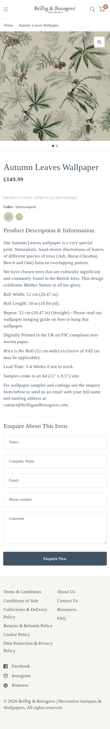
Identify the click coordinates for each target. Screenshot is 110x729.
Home (8, 25)
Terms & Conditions (22, 591)
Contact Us (67, 600)
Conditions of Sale (20, 600)
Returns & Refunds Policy (28, 625)
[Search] (92, 9)
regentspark (19, 217)
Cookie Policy (16, 634)
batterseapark (8, 217)
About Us (66, 591)
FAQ (61, 618)
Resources (67, 609)
